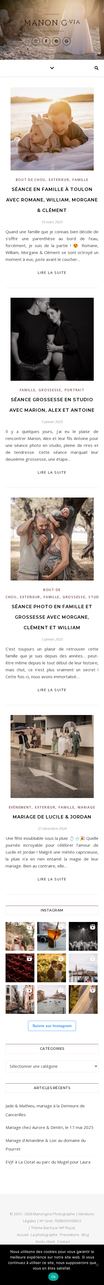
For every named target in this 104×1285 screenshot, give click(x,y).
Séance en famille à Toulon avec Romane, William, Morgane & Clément (52, 200)
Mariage (86, 807)
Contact (63, 1241)
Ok (53, 1276)
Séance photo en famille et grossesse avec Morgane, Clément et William (52, 617)
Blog (85, 1234)
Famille (80, 179)
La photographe (44, 1234)
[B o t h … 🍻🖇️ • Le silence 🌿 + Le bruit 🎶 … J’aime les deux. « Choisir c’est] (20, 936)
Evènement (20, 807)
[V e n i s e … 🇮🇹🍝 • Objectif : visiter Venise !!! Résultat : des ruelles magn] (51, 999)
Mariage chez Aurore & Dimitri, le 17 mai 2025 (49, 1127)
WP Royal (67, 1227)
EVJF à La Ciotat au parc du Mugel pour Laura (48, 1162)
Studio (96, 597)
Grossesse (50, 390)
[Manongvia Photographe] (52, 23)
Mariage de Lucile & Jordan (52, 817)
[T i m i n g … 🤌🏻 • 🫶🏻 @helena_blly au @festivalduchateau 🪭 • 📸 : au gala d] (83, 936)
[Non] (97, 1265)
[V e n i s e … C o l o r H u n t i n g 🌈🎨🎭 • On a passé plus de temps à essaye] (51, 936)
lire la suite (52, 272)
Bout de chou (30, 179)
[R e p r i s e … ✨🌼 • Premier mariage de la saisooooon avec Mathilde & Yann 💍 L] (83, 999)
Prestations (69, 1234)
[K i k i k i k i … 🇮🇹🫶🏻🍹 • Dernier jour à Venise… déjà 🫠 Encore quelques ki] (83, 968)
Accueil (23, 1234)
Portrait (75, 390)
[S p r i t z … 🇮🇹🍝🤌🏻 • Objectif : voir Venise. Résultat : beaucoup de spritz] (20, 999)
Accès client (45, 1241)
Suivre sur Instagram (52, 1026)
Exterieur (59, 179)
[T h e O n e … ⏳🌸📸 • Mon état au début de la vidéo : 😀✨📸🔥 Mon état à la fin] (51, 968)
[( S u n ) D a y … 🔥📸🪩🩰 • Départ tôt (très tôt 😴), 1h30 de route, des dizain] (20, 968)
